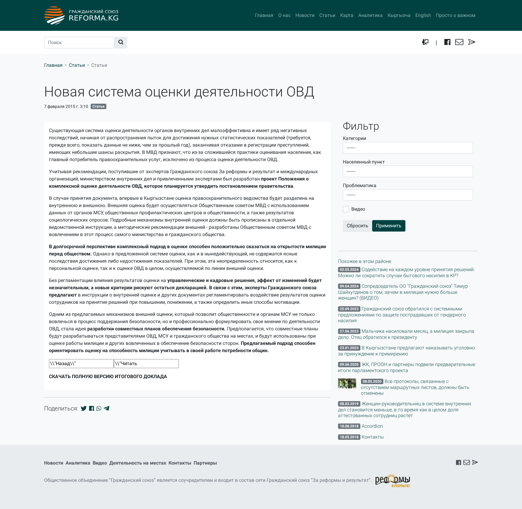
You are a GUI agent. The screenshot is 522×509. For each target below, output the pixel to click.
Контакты (180, 463)
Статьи (327, 15)
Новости (304, 15)
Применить (388, 226)
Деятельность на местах (137, 463)
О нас (284, 15)
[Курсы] (425, 42)
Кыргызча (399, 15)
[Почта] (459, 42)
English (423, 15)
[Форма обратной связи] (471, 42)
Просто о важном (455, 15)
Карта (346, 15)
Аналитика (370, 15)
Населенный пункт (364, 162)
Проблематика (359, 185)
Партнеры (205, 463)
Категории (354, 138)
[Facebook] (447, 42)
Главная (264, 15)
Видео (358, 209)
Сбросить (357, 226)
